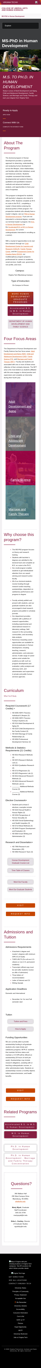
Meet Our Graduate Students (20, 889)
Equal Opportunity (20, 1327)
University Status (20, 1288)
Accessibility (20, 1309)
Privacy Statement (20, 1295)
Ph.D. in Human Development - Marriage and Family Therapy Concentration (20, 1159)
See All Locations (18, 1280)
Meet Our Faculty (20, 882)
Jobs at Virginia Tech (20, 1337)
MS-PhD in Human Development (13, 16)
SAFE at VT (21, 1320)
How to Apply (20, 1029)
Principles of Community (20, 1291)
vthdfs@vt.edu (20, 1201)
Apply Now (6, 114)
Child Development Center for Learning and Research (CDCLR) (19, 246)
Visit (20, 905)
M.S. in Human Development (20, 1134)
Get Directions (17, 1277)
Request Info (20, 914)
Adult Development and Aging (20, 406)
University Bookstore (20, 1334)
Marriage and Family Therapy (19, 512)
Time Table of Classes (20, 870)
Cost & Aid (20, 1316)
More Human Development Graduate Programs (20, 298)
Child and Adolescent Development (17, 440)
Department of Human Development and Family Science (20, 324)
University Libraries (20, 1306)
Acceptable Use (20, 1298)
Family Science (21, 479)
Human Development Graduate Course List (20, 861)
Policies (20, 1323)
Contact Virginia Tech (20, 1283)
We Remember (21, 1302)
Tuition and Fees (20, 1021)
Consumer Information (20, 1313)
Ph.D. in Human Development (20, 1148)
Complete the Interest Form (13, 126)
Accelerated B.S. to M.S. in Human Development (20, 311)
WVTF (20, 1330)
